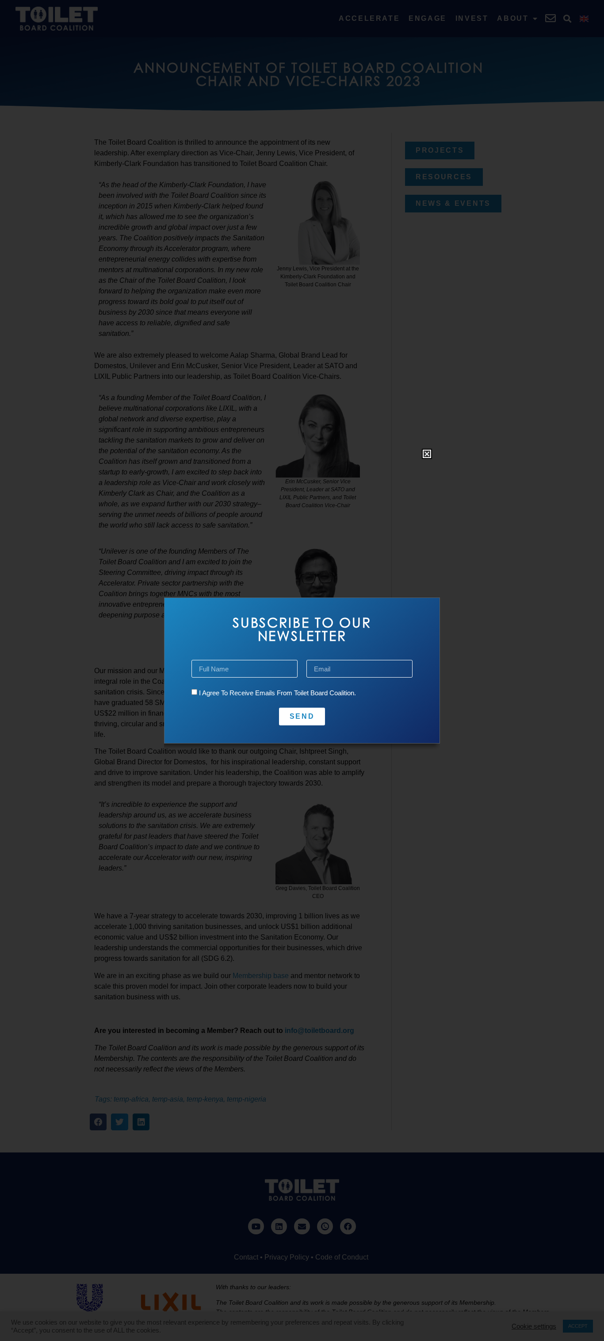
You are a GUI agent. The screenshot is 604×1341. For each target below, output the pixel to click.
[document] (302, 670)
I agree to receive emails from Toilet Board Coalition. (277, 693)
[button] (427, 454)
